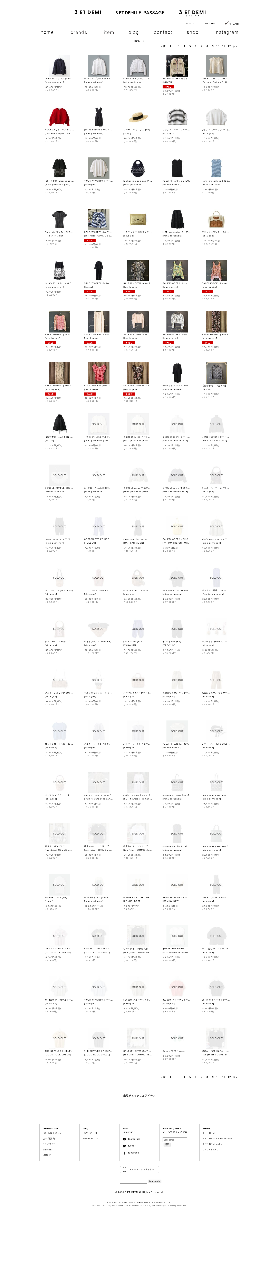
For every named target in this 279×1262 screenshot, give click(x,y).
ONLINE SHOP (211, 1149)
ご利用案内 (49, 1138)
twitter (131, 1145)
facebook (132, 1152)
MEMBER (210, 23)
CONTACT (49, 1144)
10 (218, 46)
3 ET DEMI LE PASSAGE (217, 1138)
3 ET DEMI (209, 1133)
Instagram (133, 1139)
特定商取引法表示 (52, 1133)
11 (223, 46)
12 (229, 46)
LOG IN (190, 23)
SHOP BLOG (90, 1138)
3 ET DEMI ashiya (213, 1144)
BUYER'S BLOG (92, 1133)
